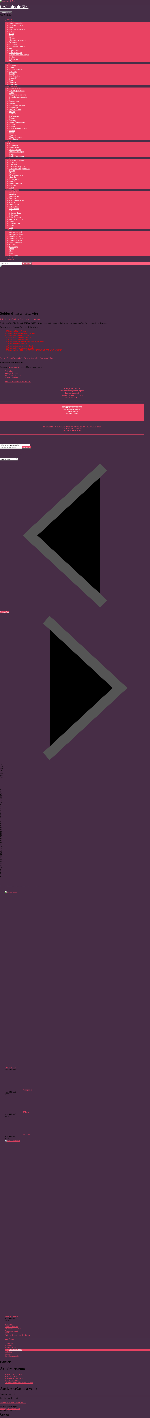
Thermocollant (14, 223)
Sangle (11, 221)
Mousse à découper (16, 152)
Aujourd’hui (4, 612)
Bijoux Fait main (15, 242)
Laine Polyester (15, 217)
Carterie (12, 245)
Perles (11, 80)
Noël (11, 251)
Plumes (12, 118)
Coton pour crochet (16, 200)
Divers (11, 249)
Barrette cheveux (15, 70)
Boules (12, 32)
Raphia (12, 124)
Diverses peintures (16, 175)
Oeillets (12, 112)
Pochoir (12, 57)
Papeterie (8, 141)
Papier (11, 154)
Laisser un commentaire (33, 319)
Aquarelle (13, 164)
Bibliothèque (9, 259)
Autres (11, 93)
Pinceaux (12, 185)
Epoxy (11, 99)
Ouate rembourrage (16, 219)
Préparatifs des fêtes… (14, 358)
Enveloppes (13, 145)
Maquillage (13, 107)
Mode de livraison (11, 373)
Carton (11, 36)
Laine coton (13, 215)
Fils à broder (14, 209)
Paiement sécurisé (11, 377)
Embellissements (11, 86)
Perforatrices (14, 116)
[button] (5, 15)
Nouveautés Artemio (12, 1381)
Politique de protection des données (18, 382)
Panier (7, 1341)
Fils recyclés (14, 207)
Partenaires (9, 371)
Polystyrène (13, 59)
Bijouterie (8, 63)
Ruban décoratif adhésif (18, 129)
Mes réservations (15, 1350)
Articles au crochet (16, 236)
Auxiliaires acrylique (17, 167)
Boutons (12, 198)
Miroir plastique (15, 150)
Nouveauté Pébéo (41, 358)
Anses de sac (14, 196)
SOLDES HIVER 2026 (13, 1378)
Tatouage (12, 82)
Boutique (8, 1345)
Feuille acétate (14, 148)
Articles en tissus (15, 240)
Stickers (12, 131)
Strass (11, 133)
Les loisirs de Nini (14, 7)
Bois (11, 27)
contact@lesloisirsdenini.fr (10, 1409)
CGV (7, 379)
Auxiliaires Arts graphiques (19, 169)
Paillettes (12, 114)
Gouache (12, 177)
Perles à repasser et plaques (19, 55)
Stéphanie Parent (18, 319)
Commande (9, 1343)
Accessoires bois (15, 88)
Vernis (11, 188)
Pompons (12, 120)
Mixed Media (14, 179)
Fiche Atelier (9, 257)
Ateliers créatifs (10, 1348)
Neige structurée (15, 110)
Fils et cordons (14, 76)
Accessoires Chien (16, 234)
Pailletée (12, 181)
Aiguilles (12, 194)
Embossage (13, 44)
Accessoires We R (16, 25)
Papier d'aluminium (16, 156)
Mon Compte (10, 1339)
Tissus (11, 226)
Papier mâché (14, 51)
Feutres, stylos (14, 101)
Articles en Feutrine (16, 238)
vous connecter (14, 367)
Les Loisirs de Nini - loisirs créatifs (13, 1403)
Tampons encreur (15, 137)
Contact (7, 1354)
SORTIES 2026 (11, 1376)
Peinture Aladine (15, 183)
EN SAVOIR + (72, 417)
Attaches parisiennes (16, 91)
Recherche (26, 447)
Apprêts (12, 67)
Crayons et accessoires (17, 95)
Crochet (12, 202)
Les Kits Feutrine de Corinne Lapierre (19, 1383)
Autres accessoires (16, 23)
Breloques (13, 72)
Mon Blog (8, 1352)
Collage (12, 38)
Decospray (13, 173)
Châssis (12, 171)
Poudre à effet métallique (18, 122)
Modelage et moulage (17, 46)
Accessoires (9, 21)
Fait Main (8, 230)
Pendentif (12, 78)
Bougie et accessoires (17, 29)
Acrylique (13, 162)
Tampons (12, 135)
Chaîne (12, 74)
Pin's (11, 253)
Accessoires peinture (17, 160)
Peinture (8, 158)
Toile (11, 228)
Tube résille (13, 84)
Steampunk (13, 255)
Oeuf (11, 48)
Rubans (12, 126)
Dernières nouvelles (12, 1356)
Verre (11, 61)
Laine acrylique (15, 213)
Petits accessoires (15, 53)
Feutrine (12, 103)
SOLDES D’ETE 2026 (13, 1374)
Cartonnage (13, 247)
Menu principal (6, 13)
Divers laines (14, 204)
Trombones (13, 139)
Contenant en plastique (17, 40)
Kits (10, 211)
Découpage (13, 42)
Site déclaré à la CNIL (13, 375)
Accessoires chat (15, 232)
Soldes (11, 19)
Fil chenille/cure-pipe (17, 105)
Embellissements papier (18, 97)
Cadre (11, 34)
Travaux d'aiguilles (12, 190)
